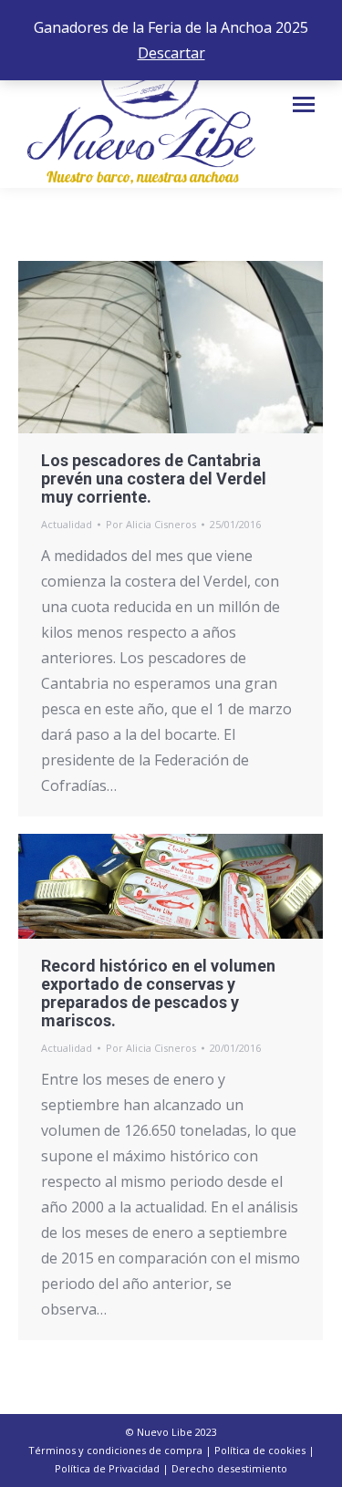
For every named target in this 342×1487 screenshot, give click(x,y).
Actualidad (66, 524)
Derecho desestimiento (229, 1468)
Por (151, 524)
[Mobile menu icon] (304, 104)
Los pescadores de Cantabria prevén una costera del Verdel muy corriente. (153, 478)
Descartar (171, 53)
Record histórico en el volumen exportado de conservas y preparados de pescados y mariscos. (158, 993)
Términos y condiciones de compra (115, 1450)
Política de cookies (260, 1450)
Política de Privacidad (107, 1468)
